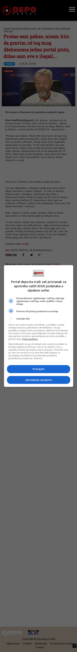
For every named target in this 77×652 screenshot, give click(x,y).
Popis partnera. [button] (30, 339)
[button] (38, 318)
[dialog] (38, 326)
